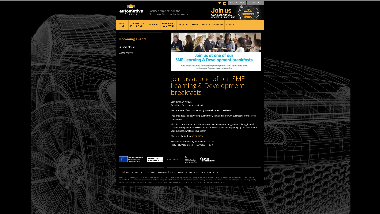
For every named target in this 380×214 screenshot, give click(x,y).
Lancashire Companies (168, 24)
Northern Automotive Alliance (131, 9)
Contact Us (182, 172)
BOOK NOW (197, 136)
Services (154, 24)
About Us (123, 24)
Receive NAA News (237, 3)
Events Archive (126, 52)
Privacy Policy (212, 172)
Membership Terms (197, 172)
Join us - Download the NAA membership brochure (237, 11)
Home (121, 172)
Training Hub (162, 172)
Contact (231, 24)
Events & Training (212, 24)
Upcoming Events (127, 46)
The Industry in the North (137, 24)
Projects (183, 24)
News (195, 24)
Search (254, 3)
